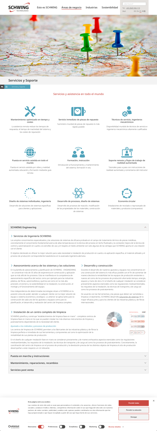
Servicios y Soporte (18, 87)
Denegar (134, 417)
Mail (124, 11)
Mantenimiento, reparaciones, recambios (34, 362)
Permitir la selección (133, 410)
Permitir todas (133, 403)
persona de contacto (113, 389)
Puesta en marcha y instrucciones (30, 356)
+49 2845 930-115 (133, 8)
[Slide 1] (74, 73)
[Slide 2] (78, 73)
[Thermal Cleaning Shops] (114, 319)
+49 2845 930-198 (52, 389)
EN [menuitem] (138, 11)
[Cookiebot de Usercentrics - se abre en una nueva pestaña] (13, 426)
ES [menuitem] (140, 11)
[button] (47, 7)
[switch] (62, 426)
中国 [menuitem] (143, 11)
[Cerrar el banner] (153, 400)
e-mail (77, 389)
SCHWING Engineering (23, 227)
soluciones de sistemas (129, 296)
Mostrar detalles (115, 427)
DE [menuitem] (135, 11)
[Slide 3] (82, 73)
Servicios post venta (22, 369)
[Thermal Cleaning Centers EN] (137, 323)
